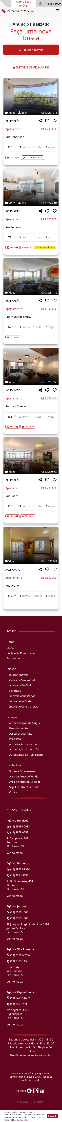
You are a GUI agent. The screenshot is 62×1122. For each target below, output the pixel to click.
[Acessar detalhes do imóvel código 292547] (31, 602)
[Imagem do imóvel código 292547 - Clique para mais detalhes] (31, 545)
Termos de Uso (16, 658)
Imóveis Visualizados (22, 696)
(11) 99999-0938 (20, 826)
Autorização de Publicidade (26, 755)
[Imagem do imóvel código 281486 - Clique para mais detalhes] (31, 276)
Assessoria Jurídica (21, 733)
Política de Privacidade (21, 653)
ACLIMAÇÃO (13, 121)
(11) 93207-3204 (20, 955)
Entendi (52, 1115)
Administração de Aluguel (25, 723)
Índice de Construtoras (23, 706)
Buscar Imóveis (33, 50)
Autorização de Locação (24, 749)
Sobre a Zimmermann (23, 771)
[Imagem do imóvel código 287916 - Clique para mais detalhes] (31, 96)
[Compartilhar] (40, 121)
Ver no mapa (15, 853)
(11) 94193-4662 (20, 998)
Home (10, 642)
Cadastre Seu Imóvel (22, 680)
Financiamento (18, 728)
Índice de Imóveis (20, 701)
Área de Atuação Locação (25, 782)
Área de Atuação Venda (23, 776)
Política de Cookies (18, 1120)
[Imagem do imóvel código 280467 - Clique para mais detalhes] (31, 455)
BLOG (10, 648)
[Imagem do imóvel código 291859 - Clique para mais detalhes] (31, 366)
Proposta (15, 739)
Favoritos (15, 691)
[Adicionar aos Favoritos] (55, 121)
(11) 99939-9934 (20, 869)
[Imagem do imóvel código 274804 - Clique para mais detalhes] (31, 187)
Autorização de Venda (23, 744)
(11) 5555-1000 (19, 912)
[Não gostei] (47, 121)
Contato (14, 792)
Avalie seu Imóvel (20, 685)
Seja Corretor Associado (24, 787)
